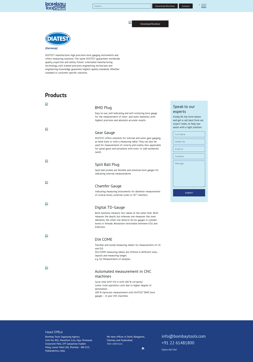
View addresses (114, 343)
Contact (186, 6)
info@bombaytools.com (184, 336)
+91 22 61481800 (178, 342)
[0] (196, 6)
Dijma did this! (169, 349)
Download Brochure (165, 6)
